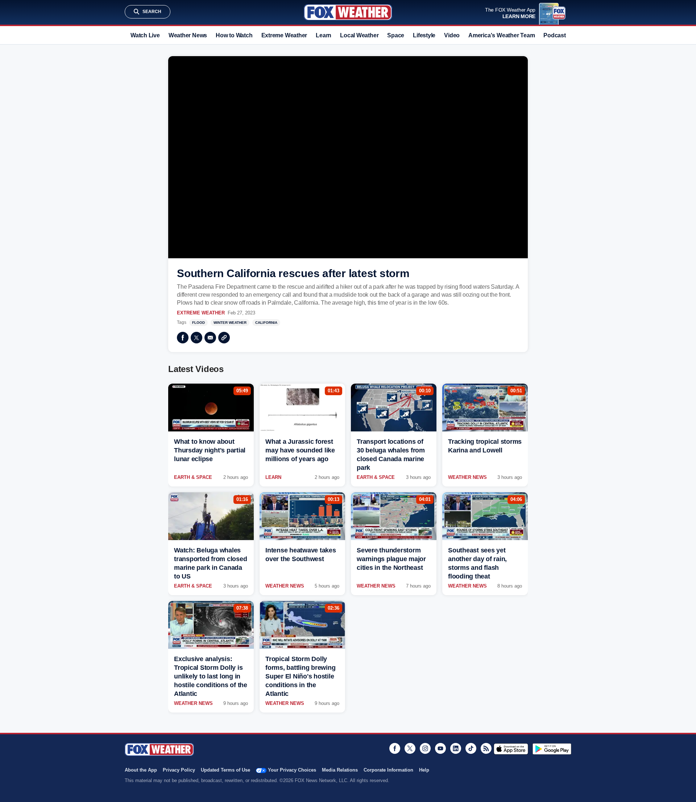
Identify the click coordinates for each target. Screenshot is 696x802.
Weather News (188, 35)
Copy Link (224, 337)
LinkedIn (455, 748)
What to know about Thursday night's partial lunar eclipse (209, 450)
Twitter (196, 337)
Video (452, 35)
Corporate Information (388, 770)
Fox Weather (348, 12)
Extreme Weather (284, 35)
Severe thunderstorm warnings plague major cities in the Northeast (391, 559)
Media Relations (340, 770)
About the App (141, 770)
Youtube (440, 748)
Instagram (425, 748)
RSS (486, 748)
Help (424, 770)
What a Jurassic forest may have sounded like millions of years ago (300, 450)
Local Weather (359, 35)
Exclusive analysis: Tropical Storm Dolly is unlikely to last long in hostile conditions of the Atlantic (210, 676)
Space (395, 35)
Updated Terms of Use (225, 770)
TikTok (470, 748)
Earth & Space (193, 477)
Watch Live (145, 35)
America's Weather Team (501, 35)
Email (210, 337)
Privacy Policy (179, 770)
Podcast (554, 35)
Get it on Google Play (552, 749)
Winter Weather (230, 323)
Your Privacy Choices (292, 770)
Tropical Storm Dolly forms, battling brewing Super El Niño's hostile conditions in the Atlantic (300, 676)
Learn (323, 35)
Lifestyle (424, 35)
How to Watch (234, 35)
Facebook (182, 337)
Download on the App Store (511, 749)
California (266, 323)
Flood (198, 323)
